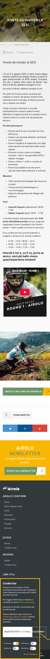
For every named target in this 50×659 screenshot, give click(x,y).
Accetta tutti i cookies (17, 632)
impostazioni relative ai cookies (15, 617)
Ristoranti (8, 515)
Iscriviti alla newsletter (21, 471)
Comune (8, 528)
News (9, 45)
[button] (3, 356)
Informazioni (9, 519)
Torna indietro (21, 415)
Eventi (6, 511)
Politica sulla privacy (26, 602)
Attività (7, 543)
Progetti (7, 524)
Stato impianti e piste (13, 506)
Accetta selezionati (33, 632)
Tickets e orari (10, 548)
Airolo (6, 502)
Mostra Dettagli (30, 654)
